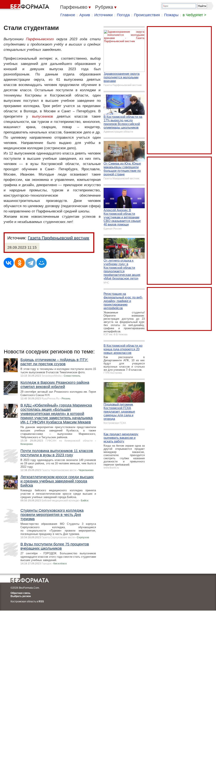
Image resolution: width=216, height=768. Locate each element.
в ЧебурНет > (194, 15)
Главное (67, 15)
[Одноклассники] (20, 263)
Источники (103, 15)
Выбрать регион (21, 596)
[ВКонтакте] (9, 263)
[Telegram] (31, 263)
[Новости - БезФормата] (25, 5)
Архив (84, 15)
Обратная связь (20, 593)
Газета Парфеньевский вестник (58, 238)
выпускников (42, 116)
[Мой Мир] (41, 263)
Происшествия (147, 15)
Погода (123, 15)
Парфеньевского (40, 39)
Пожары (171, 15)
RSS (41, 601)
